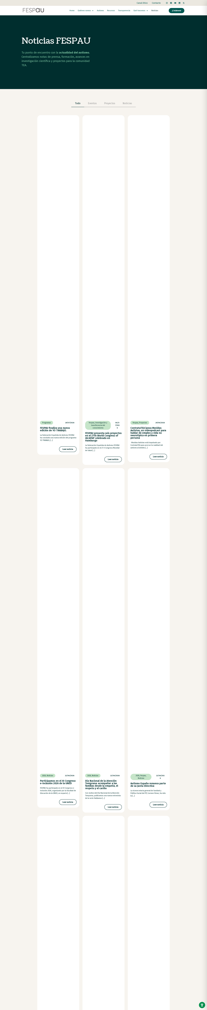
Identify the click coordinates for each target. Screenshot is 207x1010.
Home (71, 11)
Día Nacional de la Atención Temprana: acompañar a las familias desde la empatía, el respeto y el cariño (101, 784)
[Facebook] (171, 3)
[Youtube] (175, 3)
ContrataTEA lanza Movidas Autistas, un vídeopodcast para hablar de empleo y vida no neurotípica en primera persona (148, 432)
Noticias (154, 11)
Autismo (100, 11)
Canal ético (142, 3)
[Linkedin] (179, 3)
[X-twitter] (183, 3)
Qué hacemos (139, 11)
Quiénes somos (84, 11)
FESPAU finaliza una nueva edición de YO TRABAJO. (55, 429)
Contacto (156, 3)
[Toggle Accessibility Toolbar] (202, 1005)
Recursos (111, 11)
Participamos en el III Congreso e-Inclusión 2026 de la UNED (58, 782)
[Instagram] (167, 3)
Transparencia (124, 11)
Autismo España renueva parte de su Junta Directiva (148, 784)
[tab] (77, 103)
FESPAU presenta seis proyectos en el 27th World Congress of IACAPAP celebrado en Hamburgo (103, 437)
